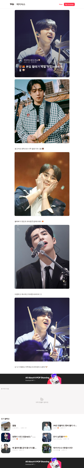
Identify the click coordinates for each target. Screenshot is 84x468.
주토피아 (15, 450)
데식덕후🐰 (56, 450)
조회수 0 (21, 439)
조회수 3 (62, 428)
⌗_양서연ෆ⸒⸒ (15, 428)
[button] (60, 4)
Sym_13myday (57, 439)
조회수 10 (23, 428)
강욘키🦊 (56, 428)
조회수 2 (63, 450)
